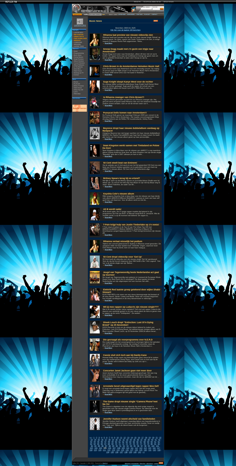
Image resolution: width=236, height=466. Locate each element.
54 (130, 442)
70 (116, 444)
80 (152, 444)
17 (142, 438)
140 (134, 452)
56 (137, 442)
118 (90, 450)
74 (130, 444)
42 (159, 440)
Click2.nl (104, 463)
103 (95, 448)
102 (91, 448)
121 (104, 450)
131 (149, 450)
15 (135, 438)
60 (152, 442)
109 (123, 448)
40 (152, 440)
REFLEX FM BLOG (169, 1)
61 (155, 442)
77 (141, 444)
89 (113, 446)
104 (100, 448)
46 (102, 442)
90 (117, 446)
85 (99, 446)
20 (153, 438)
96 (138, 446)
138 (125, 452)
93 (127, 446)
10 (118, 438)
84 (95, 446)
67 (105, 444)
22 (160, 438)
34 (131, 440)
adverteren (149, 463)
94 (131, 446)
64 (95, 444)
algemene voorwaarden (132, 463)
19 (150, 438)
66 (102, 444)
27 (106, 440)
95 (135, 446)
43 (91, 442)
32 (124, 440)
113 (140, 448)
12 (125, 438)
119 (95, 450)
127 (131, 450)
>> (144, 452)
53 (127, 442)
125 (122, 450)
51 (120, 442)
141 (139, 452)
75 (134, 444)
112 (136, 448)
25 (99, 440)
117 (158, 448)
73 (127, 444)
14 (132, 438)
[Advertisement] (79, 150)
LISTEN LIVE (80, 25)
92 (124, 446)
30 (117, 440)
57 (141, 442)
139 (130, 452)
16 (139, 438)
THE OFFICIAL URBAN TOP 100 (152, 1)
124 (118, 450)
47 (105, 442)
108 (118, 448)
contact (156, 463)
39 (149, 440)
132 (154, 450)
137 (121, 452)
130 (145, 450)
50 (116, 442)
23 (92, 440)
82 (159, 444)
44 (95, 442)
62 (159, 442)
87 (106, 446)
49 (112, 442)
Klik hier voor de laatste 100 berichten (125, 30)
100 (152, 446)
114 (145, 448)
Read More (108, 43)
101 (157, 446)
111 (132, 448)
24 (95, 440)
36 (138, 440)
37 (141, 440)
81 (155, 444)
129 (140, 450)
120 (99, 450)
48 (109, 442)
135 (112, 452)
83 (92, 446)
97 (142, 446)
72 (123, 444)
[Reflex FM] (9, 3)
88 (110, 446)
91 (120, 446)
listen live (142, 463)
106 (109, 448)
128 (136, 450)
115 (149, 448)
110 (127, 448)
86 (102, 446)
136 (116, 452)
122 (108, 450)
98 (145, 446)
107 (114, 448)
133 (158, 450)
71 (120, 444)
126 (127, 450)
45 (98, 442)
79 (148, 444)
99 (149, 446)
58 (145, 442)
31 (120, 440)
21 (157, 438)
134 (107, 452)
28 (109, 440)
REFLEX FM (137, 1)
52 (123, 442)
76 (137, 444)
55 (134, 442)
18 (146, 438)
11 (121, 438)
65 (98, 444)
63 (91, 444)
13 (128, 438)
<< (91, 438)
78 (145, 444)
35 (134, 440)
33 (127, 440)
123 (113, 450)
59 (148, 442)
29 (113, 440)
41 (156, 440)
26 (102, 440)
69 (112, 444)
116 (154, 448)
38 (145, 440)
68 (109, 444)
